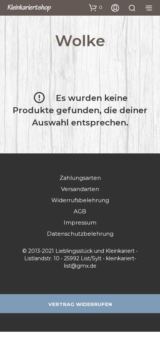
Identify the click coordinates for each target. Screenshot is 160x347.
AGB (80, 211)
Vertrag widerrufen (80, 304)
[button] (95, 7)
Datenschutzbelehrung (80, 233)
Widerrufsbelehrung (80, 200)
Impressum (80, 222)
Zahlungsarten (80, 177)
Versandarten (80, 188)
